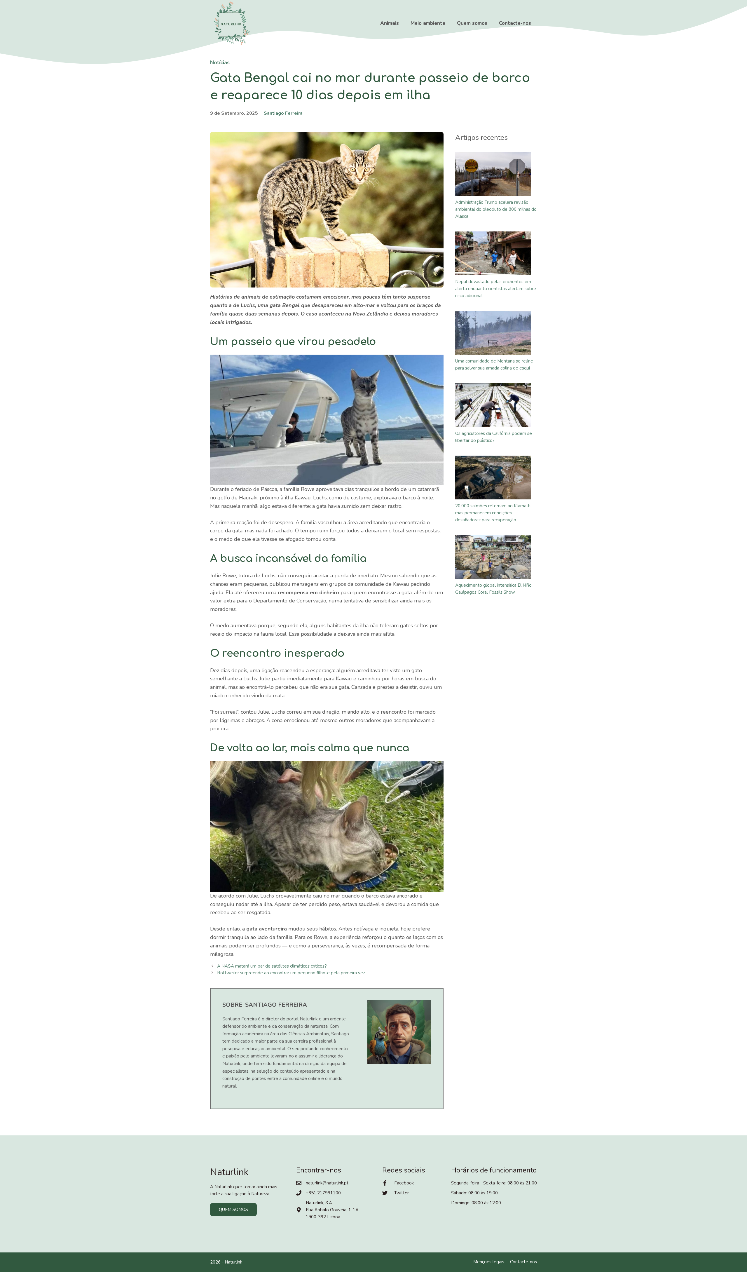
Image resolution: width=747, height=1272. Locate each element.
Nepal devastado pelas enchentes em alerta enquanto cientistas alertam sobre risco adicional (495, 289)
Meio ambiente (428, 23)
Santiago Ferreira (283, 113)
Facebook (404, 1183)
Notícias (220, 62)
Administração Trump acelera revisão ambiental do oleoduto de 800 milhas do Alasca (496, 209)
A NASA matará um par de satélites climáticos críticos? (272, 966)
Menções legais (488, 1262)
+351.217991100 (323, 1193)
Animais (389, 23)
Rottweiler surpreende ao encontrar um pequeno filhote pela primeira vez (291, 973)
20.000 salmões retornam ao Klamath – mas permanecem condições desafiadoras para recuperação (494, 513)
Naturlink (233, 1262)
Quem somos (472, 23)
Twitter (401, 1193)
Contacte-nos (515, 23)
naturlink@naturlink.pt (327, 1183)
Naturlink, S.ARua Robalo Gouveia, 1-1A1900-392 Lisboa (332, 1210)
